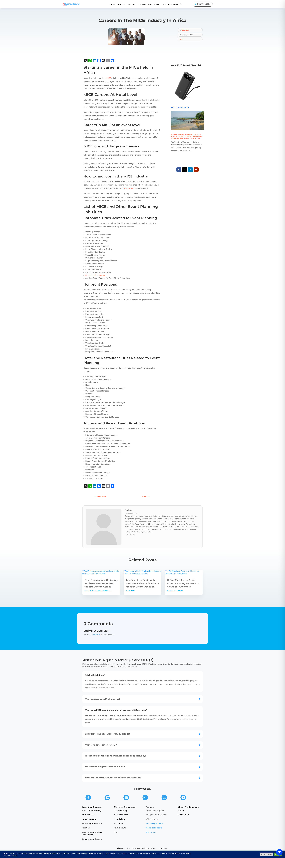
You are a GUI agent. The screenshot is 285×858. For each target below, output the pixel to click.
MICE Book (118, 823)
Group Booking (89, 819)
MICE (181, 39)
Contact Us (173, 4)
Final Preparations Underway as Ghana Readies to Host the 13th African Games (101, 583)
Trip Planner (151, 832)
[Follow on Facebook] (178, 169)
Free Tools (131, 4)
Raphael (185, 30)
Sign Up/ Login (203, 4)
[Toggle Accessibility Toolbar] (279, 852)
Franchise (142, 4)
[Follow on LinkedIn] (190, 169)
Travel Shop (119, 819)
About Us (120, 848)
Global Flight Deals (154, 823)
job (125, 188)
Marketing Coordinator (95, 275)
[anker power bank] (187, 102)
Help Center (163, 848)
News (109, 591)
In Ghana (100, 591)
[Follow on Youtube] (196, 169)
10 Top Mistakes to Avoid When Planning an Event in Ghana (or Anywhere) (183, 583)
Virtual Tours (120, 828)
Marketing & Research (92, 823)
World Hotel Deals (154, 828)
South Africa (183, 815)
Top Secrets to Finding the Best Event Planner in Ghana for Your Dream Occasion (142, 583)
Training (86, 828)
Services (120, 4)
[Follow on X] (184, 169)
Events (112, 4)
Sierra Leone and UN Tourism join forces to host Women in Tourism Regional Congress (186, 136)
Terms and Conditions (140, 848)
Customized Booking (91, 810)
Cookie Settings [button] (266, 854)
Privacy (153, 848)
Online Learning (121, 815)
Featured (93, 591)
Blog (164, 4)
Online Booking (121, 810)
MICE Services (88, 815)
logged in (96, 635)
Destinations (153, 4)
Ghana (180, 810)
